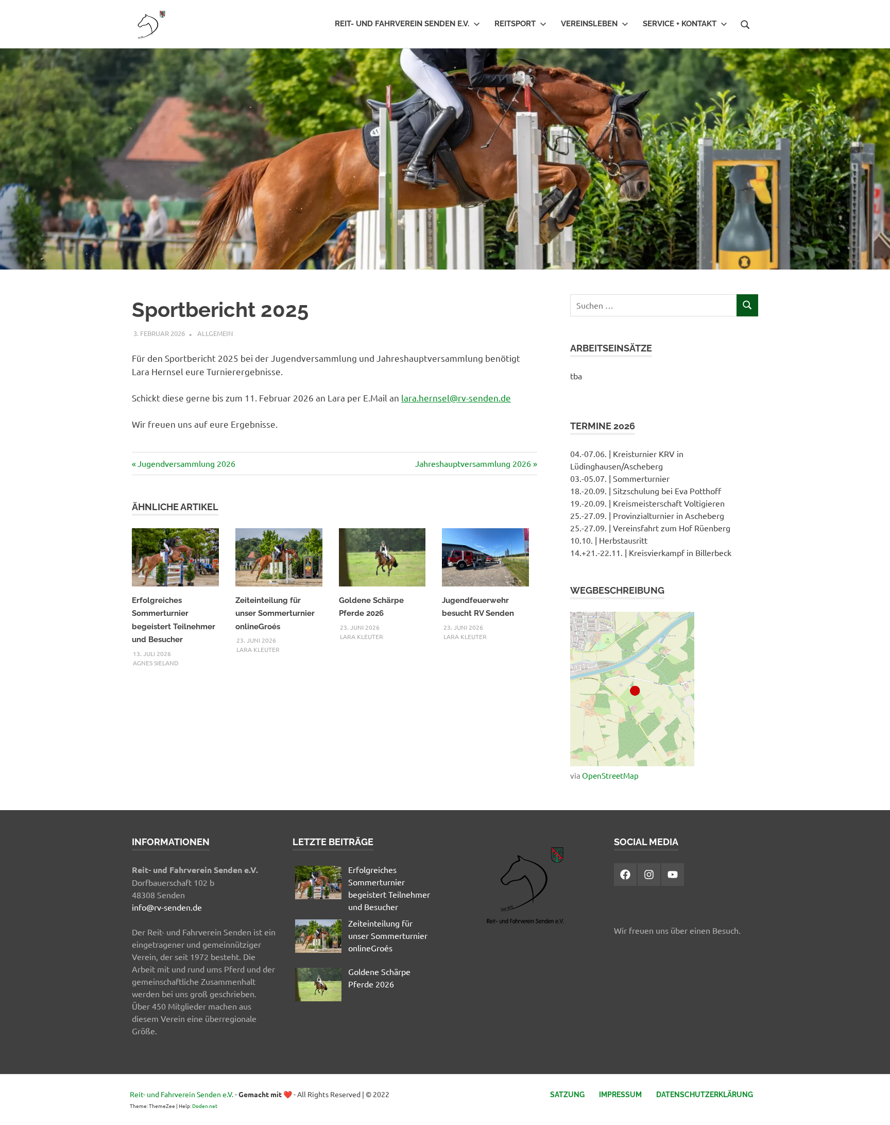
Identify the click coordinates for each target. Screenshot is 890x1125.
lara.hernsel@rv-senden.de (456, 397)
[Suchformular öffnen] (745, 23)
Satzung (567, 1094)
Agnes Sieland (156, 663)
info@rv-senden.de (167, 907)
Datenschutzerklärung (704, 1094)
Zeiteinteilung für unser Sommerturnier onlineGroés (275, 613)
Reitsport (515, 23)
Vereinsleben (589, 23)
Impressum (620, 1094)
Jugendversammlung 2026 (186, 463)
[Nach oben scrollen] (871, 1106)
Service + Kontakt (679, 23)
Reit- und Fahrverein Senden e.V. (402, 23)
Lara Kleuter (258, 649)
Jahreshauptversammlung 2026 (473, 463)
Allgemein (215, 333)
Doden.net (204, 1106)
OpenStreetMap (610, 775)
